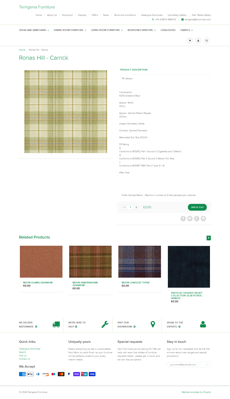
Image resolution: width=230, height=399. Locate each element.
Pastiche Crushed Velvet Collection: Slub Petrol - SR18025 (187, 296)
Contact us (24, 358)
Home (39, 15)
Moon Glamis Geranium (38, 283)
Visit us (22, 355)
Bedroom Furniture (140, 30)
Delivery (82, 15)
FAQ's (95, 15)
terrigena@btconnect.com (198, 19)
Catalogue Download (151, 15)
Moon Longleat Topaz (136, 283)
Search (22, 352)
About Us (52, 15)
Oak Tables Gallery (201, 15)
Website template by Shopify (196, 392)
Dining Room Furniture (68, 30)
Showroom (67, 15)
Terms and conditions (125, 15)
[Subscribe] (207, 364)
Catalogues (168, 30)
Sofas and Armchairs (32, 30)
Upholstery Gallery (177, 15)
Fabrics (185, 30)
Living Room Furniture (105, 30)
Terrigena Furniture (37, 7)
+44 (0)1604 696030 (165, 19)
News (106, 15)
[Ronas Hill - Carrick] (65, 111)
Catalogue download (29, 348)
